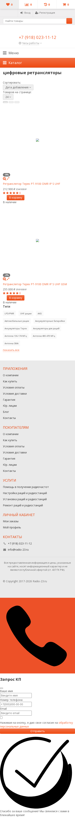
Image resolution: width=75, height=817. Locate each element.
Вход (27, 12)
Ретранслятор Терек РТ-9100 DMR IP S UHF (31, 184)
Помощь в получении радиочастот (26, 487)
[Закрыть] (1, 688)
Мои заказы (10, 521)
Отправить (37, 731)
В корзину (15, 197)
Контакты (9, 418)
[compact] (16, 102)
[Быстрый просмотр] (8, 178)
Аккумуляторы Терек (16, 328)
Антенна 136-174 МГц (16, 335)
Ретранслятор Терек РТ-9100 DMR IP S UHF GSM (35, 284)
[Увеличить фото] (4, 178)
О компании (10, 375)
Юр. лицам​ (10, 405)
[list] (11, 102)
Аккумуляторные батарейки (50, 320)
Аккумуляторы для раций (46, 328)
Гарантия (9, 400)
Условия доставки (15, 393)
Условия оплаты (13, 387)
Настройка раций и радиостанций (25, 493)
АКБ (40, 313)
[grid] (5, 102)
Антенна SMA (11, 343)
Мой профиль (12, 527)
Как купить (10, 381)
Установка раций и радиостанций (25, 499)
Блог (6, 412)
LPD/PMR (9, 313)
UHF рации (26, 313)
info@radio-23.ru (18, 549)
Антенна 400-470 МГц (44, 335)
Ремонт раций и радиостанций (23, 505)
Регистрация (47, 12)
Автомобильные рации (17, 320)
